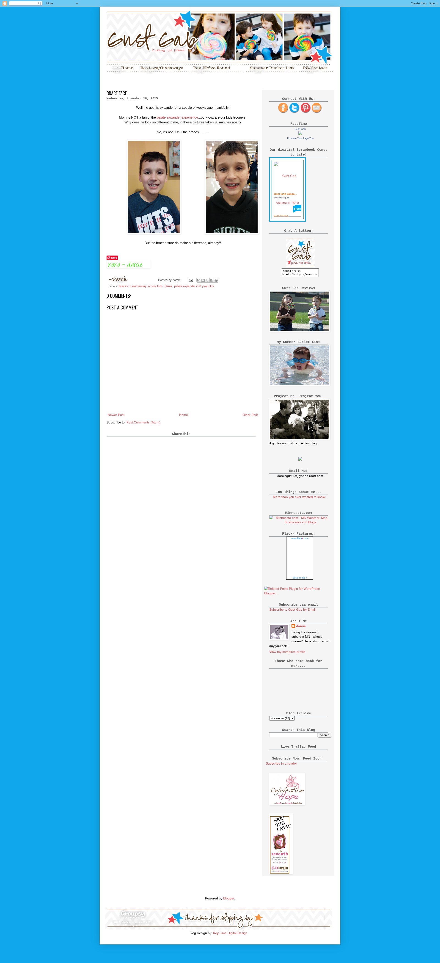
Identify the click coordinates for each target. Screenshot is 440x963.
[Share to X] (207, 280)
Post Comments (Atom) (143, 422)
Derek (168, 286)
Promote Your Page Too (300, 138)
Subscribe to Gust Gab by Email (292, 609)
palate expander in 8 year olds (194, 286)
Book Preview (281, 215)
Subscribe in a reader (281, 763)
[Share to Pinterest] (216, 280)
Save (114, 257)
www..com (299, 538)
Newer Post (116, 415)
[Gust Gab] (300, 134)
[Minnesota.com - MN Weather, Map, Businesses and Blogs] (300, 522)
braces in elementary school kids (141, 286)
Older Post (250, 415)
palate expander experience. (178, 117)
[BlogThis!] (203, 280)
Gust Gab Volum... (285, 194)
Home (183, 415)
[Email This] (198, 280)
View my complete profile (287, 652)
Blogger (228, 898)
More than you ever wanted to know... (300, 497)
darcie (301, 626)
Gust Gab (300, 129)
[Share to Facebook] (211, 280)
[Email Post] (190, 280)
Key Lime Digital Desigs (230, 933)
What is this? (300, 577)
